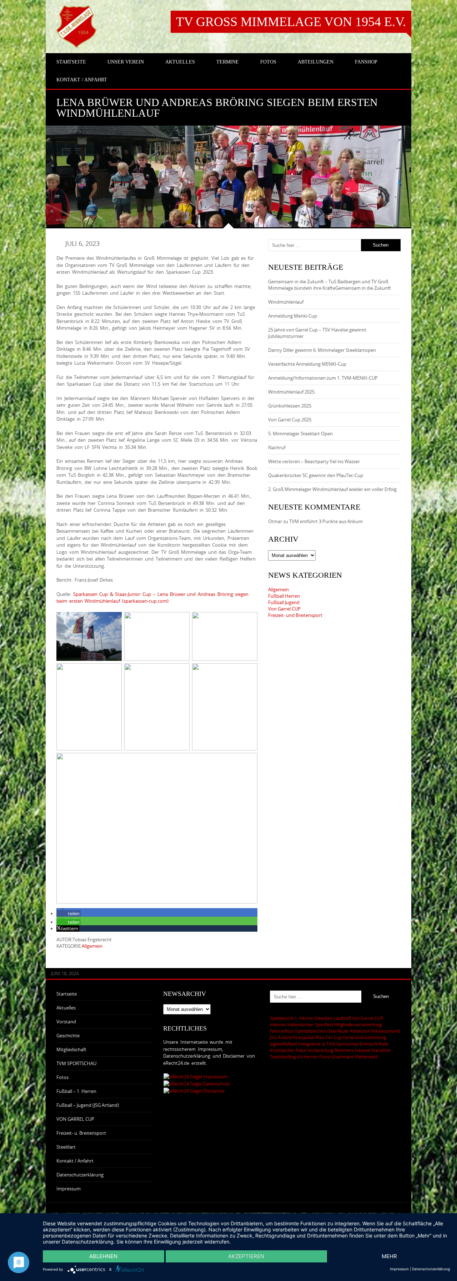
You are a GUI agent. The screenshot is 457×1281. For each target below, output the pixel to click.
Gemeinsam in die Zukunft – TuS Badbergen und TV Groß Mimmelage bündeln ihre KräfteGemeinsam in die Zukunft (329, 284)
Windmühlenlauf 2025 (291, 392)
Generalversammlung (364, 1037)
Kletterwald (366, 1056)
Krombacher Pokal (288, 1050)
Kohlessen (360, 1031)
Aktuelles (66, 1007)
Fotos (62, 1077)
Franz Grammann (336, 1056)
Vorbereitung (320, 1050)
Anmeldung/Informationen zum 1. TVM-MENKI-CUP (323, 378)
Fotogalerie (309, 1044)
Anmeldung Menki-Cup (292, 316)
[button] (68, 913)
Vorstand (66, 1021)
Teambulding (283, 1056)
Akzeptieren (246, 1256)
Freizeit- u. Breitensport (81, 1133)
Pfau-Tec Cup (328, 1037)
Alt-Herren (307, 1056)
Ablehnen (103, 1256)
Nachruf (276, 447)
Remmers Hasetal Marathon (363, 1050)
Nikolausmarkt (385, 1031)
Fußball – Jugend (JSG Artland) (87, 1105)
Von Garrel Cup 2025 (289, 419)
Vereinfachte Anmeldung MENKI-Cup (307, 364)
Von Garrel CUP (284, 609)
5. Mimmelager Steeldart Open (300, 433)
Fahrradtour (282, 1031)
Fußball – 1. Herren (76, 1091)
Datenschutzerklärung (80, 1174)
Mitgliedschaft (71, 1049)
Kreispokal (303, 1037)
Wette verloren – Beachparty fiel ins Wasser (314, 461)
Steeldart (66, 1147)
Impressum (68, 1188)
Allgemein (92, 946)
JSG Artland (281, 1037)
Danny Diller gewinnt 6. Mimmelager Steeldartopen (322, 350)
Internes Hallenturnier (292, 1024)
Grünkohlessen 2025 (289, 405)
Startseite (66, 994)
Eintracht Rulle (374, 1044)
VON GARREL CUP (75, 1119)
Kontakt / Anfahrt (75, 1161)
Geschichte (68, 1035)
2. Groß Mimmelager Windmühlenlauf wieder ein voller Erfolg (332, 489)
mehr (389, 1256)
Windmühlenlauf (286, 302)
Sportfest (324, 1024)
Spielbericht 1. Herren (291, 1018)
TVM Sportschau (342, 1044)
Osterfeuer (338, 1031)
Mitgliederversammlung (358, 1024)
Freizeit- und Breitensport (295, 615)
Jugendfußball (283, 1044)
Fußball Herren (284, 596)
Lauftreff (342, 1018)
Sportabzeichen (310, 1031)
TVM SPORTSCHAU (76, 1063)
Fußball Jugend (284, 602)
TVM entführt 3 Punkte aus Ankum (326, 521)
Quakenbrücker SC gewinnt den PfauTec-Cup (315, 475)
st (323, 1044)
